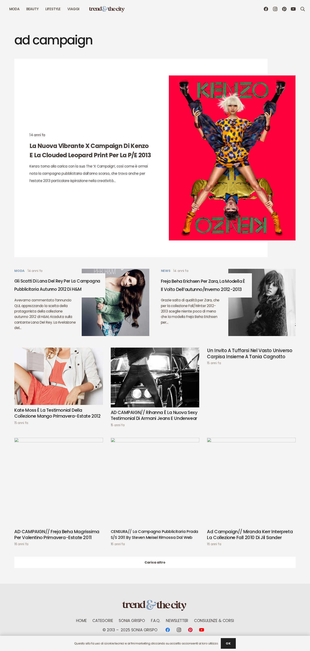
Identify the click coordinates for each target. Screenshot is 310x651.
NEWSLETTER (177, 620)
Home (81, 620)
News (165, 271)
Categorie (102, 620)
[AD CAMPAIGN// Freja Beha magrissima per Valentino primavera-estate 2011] (58, 482)
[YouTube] (293, 9)
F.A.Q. (155, 620)
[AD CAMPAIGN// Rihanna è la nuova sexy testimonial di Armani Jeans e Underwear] (155, 377)
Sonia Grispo (132, 620)
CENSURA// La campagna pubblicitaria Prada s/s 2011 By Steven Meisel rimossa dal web (154, 534)
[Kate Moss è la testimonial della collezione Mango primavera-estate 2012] (58, 376)
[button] (22, 9)
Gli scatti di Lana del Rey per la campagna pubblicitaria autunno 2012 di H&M (57, 285)
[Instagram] (275, 9)
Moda (19, 271)
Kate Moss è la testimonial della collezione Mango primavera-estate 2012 (57, 413)
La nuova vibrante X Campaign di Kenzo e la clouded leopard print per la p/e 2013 (90, 150)
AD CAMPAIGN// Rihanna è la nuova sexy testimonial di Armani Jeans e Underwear (154, 416)
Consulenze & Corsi (214, 620)
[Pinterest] (284, 9)
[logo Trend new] (107, 9)
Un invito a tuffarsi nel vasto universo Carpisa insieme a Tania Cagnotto (249, 354)
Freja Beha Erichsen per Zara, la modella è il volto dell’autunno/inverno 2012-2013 (203, 285)
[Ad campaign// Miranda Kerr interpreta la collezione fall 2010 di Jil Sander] (251, 482)
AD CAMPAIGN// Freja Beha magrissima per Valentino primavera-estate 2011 (56, 535)
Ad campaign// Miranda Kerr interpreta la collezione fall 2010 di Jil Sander (250, 535)
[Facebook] (266, 9)
